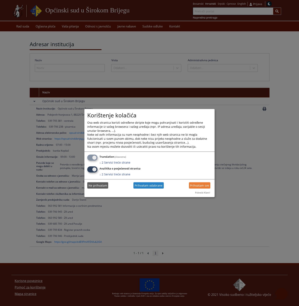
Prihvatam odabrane (149, 185)
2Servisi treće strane (114, 162)
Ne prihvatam (97, 185)
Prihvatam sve (199, 185)
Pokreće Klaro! (202, 192)
